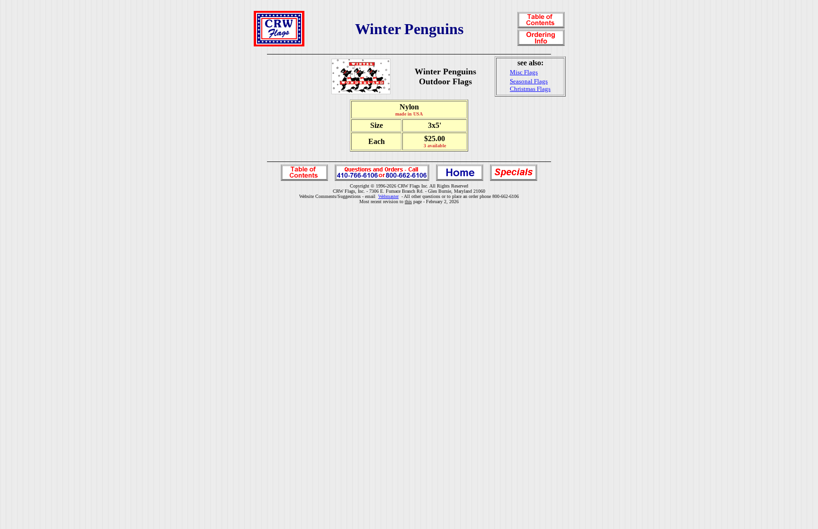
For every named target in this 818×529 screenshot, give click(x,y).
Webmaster (388, 196)
